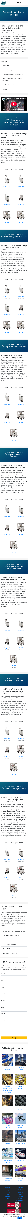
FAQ (8, 1199)
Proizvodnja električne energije (20, 1069)
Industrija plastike (7, 1068)
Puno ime (4, 974)
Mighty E (21, 204)
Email (2, 980)
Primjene (7, 1196)
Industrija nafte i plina (20, 1144)
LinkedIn (20, 1192)
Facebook (20, 1190)
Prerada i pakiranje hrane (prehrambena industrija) (7, 1089)
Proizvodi (7, 1187)
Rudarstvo (8, 1143)
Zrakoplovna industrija (20, 1126)
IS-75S (7, 222)
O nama (8, 1192)
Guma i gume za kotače (20, 1109)
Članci (7, 1194)
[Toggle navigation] (25, 2)
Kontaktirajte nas (7, 1190)
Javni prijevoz (20, 1160)
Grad (2, 1007)
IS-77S (21, 222)
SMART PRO (7, 186)
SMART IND (7, 204)
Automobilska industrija (20, 1087)
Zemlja (3, 1014)
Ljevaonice (8, 1108)
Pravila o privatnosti (20, 1197)
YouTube (20, 1187)
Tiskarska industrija (7, 1126)
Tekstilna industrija (20, 1179)
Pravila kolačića (20, 1200)
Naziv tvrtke (4, 994)
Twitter (20, 1194)
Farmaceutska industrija (8, 1161)
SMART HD (21, 186)
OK (19, 1218)
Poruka (3, 1020)
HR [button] (20, 3)
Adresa (3, 1000)
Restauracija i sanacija (8, 1179)
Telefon (3, 987)
